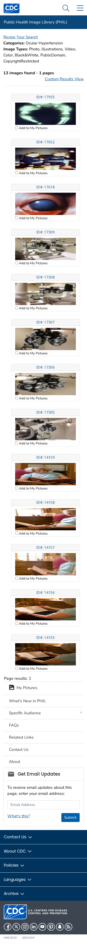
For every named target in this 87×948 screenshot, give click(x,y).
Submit (70, 817)
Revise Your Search (20, 37)
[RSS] (68, 927)
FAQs (14, 725)
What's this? (18, 816)
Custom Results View (64, 79)
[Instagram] (25, 927)
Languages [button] (15, 879)
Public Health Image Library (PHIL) (35, 22)
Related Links (21, 737)
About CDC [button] (15, 851)
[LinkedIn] (33, 927)
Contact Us (19, 749)
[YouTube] (42, 927)
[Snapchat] (60, 927)
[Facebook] (7, 927)
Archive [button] (12, 893)
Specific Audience (25, 713)
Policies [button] (12, 865)
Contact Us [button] (15, 837)
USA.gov (28, 938)
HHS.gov (10, 938)
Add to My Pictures (33, 128)
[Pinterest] (51, 927)
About (14, 761)
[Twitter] (16, 927)
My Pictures (25, 688)
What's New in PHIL (27, 701)
